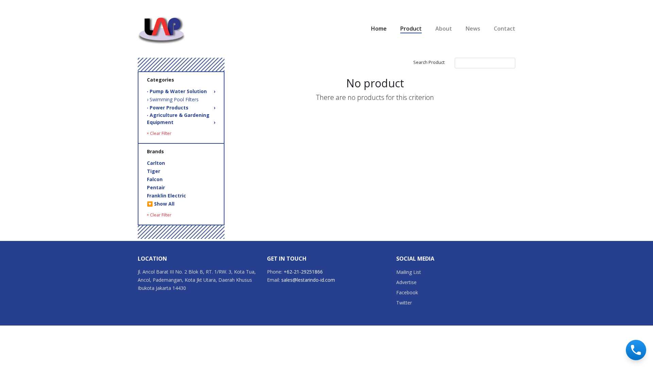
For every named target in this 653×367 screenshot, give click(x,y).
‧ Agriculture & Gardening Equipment (181, 118)
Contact (504, 28)
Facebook (407, 292)
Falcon (155, 179)
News (473, 28)
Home (379, 28)
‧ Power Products (181, 107)
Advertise (406, 282)
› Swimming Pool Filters (173, 99)
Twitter (404, 302)
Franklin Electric (166, 195)
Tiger (153, 171)
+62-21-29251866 (303, 271)
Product (411, 28)
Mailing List (408, 272)
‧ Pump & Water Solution (181, 91)
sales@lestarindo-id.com (308, 280)
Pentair (156, 187)
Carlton (156, 163)
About (443, 28)
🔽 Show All (160, 203)
